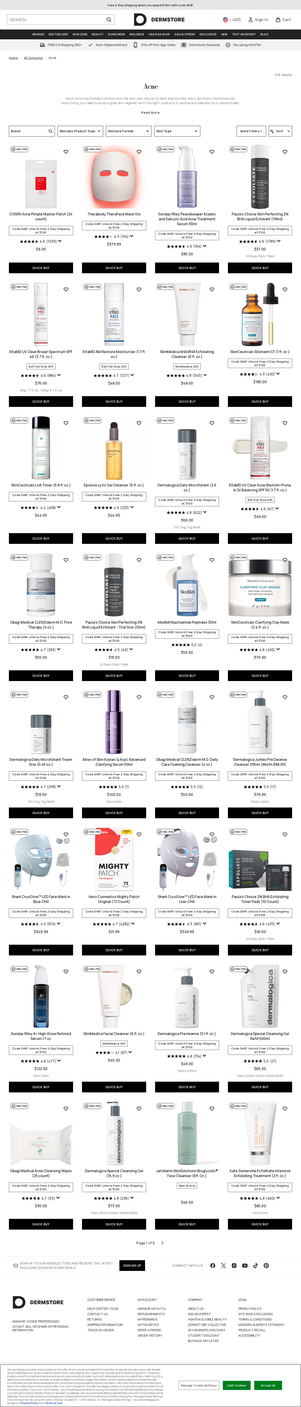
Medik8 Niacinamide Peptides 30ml (187, 622)
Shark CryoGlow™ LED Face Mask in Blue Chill (41, 899)
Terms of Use (53, 1403)
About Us (196, 1308)
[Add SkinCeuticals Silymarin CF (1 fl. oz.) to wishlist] (285, 289)
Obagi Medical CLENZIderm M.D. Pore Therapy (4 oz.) (41, 625)
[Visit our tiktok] (255, 1265)
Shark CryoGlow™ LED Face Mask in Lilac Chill (187, 899)
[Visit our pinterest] (266, 1265)
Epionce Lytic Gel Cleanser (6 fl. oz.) (114, 485)
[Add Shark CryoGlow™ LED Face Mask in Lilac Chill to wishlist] (212, 834)
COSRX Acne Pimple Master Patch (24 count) (40, 216)
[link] (258, 19)
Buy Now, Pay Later (203, 1341)
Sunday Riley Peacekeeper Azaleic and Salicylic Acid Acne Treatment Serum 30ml (187, 219)
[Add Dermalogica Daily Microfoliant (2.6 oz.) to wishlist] (212, 423)
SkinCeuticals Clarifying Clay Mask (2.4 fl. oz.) (260, 625)
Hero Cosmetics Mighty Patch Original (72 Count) (114, 899)
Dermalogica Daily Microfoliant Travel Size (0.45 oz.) (41, 762)
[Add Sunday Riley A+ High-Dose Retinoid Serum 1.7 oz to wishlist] (66, 971)
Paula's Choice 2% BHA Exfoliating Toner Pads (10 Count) (260, 899)
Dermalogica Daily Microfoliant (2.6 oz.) (187, 487)
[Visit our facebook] (212, 1265)
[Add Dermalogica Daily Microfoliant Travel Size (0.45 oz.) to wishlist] (66, 697)
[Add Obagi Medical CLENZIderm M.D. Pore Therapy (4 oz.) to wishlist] (66, 560)
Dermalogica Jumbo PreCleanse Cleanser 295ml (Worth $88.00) (260, 762)
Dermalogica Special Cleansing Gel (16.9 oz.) (114, 1173)
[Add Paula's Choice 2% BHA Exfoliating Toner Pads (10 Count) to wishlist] (285, 834)
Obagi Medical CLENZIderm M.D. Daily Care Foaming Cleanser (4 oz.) (187, 762)
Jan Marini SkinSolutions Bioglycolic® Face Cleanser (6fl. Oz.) (187, 1173)
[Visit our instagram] (234, 1265)
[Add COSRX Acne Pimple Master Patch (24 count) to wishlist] (66, 151)
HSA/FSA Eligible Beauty (207, 1319)
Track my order (100, 1330)
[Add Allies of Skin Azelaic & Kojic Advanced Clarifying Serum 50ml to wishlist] (139, 697)
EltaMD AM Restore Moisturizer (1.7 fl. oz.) (114, 354)
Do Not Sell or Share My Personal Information (40, 1328)
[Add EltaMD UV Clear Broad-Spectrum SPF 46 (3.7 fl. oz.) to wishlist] (66, 289)
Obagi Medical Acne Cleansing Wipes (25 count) (41, 1173)
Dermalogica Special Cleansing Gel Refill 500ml (260, 1036)
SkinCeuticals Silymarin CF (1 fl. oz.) (260, 351)
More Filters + (251, 131)
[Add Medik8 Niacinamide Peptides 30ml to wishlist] (212, 560)
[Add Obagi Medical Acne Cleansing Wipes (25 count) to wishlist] (66, 1108)
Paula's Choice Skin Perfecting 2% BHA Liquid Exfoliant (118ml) (260, 216)
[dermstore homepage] (159, 19)
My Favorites (148, 1325)
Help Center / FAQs (103, 1308)
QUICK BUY (40, 268)
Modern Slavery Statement (261, 1325)
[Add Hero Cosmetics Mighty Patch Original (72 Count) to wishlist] (139, 834)
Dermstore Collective (207, 1325)
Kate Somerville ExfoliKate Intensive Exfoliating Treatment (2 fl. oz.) (260, 1173)
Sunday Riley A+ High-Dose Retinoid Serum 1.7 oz (41, 1036)
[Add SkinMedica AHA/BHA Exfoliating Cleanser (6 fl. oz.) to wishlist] (212, 289)
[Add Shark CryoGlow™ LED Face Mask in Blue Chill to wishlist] (66, 834)
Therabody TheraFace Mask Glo (114, 214)
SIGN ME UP (132, 1265)
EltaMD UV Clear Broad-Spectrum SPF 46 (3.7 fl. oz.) (40, 354)
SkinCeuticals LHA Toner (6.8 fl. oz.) (41, 485)
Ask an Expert (199, 1314)
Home (13, 58)
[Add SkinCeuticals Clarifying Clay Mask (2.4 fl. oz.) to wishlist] (285, 560)
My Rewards (148, 1319)
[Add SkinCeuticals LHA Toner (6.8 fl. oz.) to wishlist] (66, 423)
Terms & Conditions (255, 1319)
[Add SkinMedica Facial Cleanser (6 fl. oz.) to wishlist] (139, 971)
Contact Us (97, 1314)
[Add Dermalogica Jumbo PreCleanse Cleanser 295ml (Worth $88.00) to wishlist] (285, 697)
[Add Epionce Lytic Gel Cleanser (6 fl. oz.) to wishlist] (139, 423)
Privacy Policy (250, 1308)
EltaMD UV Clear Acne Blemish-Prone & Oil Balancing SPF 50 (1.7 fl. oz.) (260, 487)
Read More (150, 112)
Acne (150, 86)
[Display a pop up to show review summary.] (60, 241)
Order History (150, 1335)
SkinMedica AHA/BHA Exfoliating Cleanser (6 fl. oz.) (187, 354)
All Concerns (33, 58)
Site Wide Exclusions (255, 1314)
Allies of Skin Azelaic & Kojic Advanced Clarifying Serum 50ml (113, 762)
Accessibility (249, 1335)
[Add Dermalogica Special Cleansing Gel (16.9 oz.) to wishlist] (139, 1108)
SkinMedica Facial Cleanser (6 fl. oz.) (114, 1033)
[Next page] (162, 1243)
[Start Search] (109, 20)
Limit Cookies (236, 1385)
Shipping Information (105, 1325)
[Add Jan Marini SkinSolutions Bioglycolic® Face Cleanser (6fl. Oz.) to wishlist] (212, 1108)
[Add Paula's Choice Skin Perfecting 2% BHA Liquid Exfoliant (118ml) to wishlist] (285, 151)
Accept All (268, 1385)
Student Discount (204, 1335)
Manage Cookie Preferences (35, 1321)
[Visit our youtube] (245, 1265)
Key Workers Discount (207, 1330)
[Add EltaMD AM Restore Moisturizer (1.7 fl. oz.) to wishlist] (139, 289)
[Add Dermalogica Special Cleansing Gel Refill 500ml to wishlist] (285, 971)
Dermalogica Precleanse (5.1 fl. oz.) (187, 1033)
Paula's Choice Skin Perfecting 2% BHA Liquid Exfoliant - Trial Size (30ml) (114, 625)
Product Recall (252, 1330)
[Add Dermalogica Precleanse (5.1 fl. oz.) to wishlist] (212, 971)
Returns (94, 1319)
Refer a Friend (149, 1330)
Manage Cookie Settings (199, 1385)
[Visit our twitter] (223, 1265)
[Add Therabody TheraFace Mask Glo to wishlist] (139, 151)
